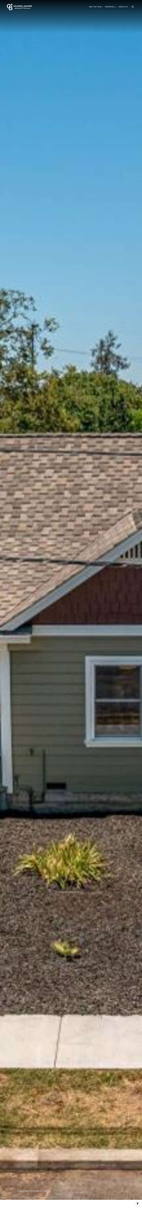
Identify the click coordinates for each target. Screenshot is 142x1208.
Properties (109, 7)
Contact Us (123, 7)
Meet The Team (95, 7)
